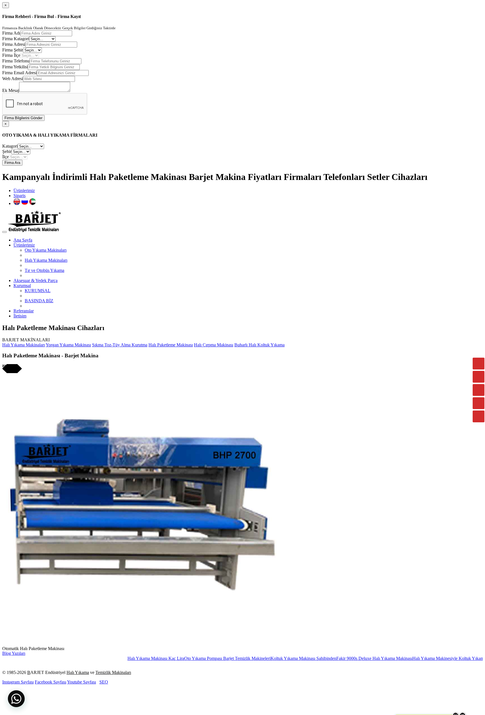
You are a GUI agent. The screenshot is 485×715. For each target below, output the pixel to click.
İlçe (5, 156)
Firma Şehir (12, 50)
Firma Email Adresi (19, 72)
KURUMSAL (38, 290)
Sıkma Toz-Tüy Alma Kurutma (119, 344)
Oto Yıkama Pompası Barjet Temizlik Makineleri (206, 658)
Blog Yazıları (13, 653)
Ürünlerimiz (24, 190)
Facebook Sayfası (50, 682)
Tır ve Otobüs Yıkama (44, 270)
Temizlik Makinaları (113, 672)
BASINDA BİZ (39, 300)
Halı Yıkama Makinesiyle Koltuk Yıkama (428, 658)
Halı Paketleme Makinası (170, 344)
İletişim (19, 315)
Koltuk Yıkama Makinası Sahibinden (282, 658)
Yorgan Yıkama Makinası (68, 344)
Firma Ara (12, 163)
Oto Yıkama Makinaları (46, 250)
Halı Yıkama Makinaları (46, 260)
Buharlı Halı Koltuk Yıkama (259, 344)
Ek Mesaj (10, 90)
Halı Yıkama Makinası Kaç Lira (134, 658)
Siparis (19, 195)
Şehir (7, 151)
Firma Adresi (13, 44)
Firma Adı (11, 33)
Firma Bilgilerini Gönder (23, 118)
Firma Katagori (15, 38)
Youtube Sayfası (81, 682)
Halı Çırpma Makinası (213, 344)
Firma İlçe (11, 55)
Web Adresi (12, 78)
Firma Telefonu (15, 60)
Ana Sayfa (22, 240)
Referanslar (23, 310)
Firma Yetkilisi (15, 66)
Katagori (10, 146)
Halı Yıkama (78, 672)
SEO (103, 682)
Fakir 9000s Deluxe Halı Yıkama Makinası (353, 658)
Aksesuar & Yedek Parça (35, 280)
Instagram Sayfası (18, 682)
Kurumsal (22, 285)
